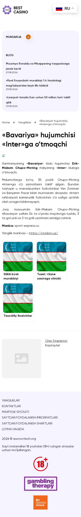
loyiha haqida (13, 429)
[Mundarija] (28, 37)
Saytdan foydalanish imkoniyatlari (30, 417)
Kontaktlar (11, 406)
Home (6, 122)
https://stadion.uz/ (43, 233)
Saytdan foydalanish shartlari (27, 423)
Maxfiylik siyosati (15, 412)
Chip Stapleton (56, 341)
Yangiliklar (24, 122)
